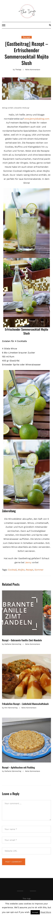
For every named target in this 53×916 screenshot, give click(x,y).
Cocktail (12, 569)
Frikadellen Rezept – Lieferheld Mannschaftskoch (25, 704)
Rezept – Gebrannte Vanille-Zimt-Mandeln (22, 640)
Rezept (26, 37)
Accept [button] (35, 912)
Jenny (28, 562)
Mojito (21, 569)
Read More (45, 912)
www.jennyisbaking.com (36, 118)
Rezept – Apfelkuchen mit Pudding (18, 767)
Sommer (39, 569)
